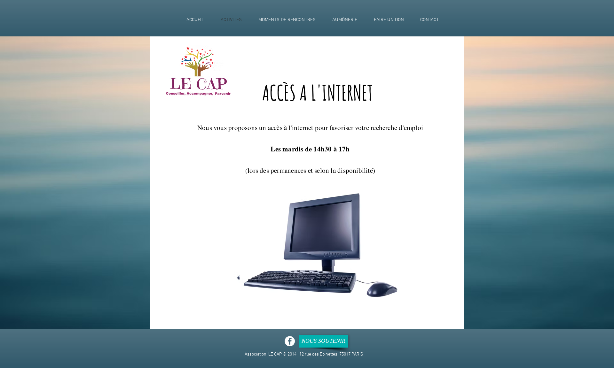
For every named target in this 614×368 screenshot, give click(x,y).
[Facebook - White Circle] (290, 341)
